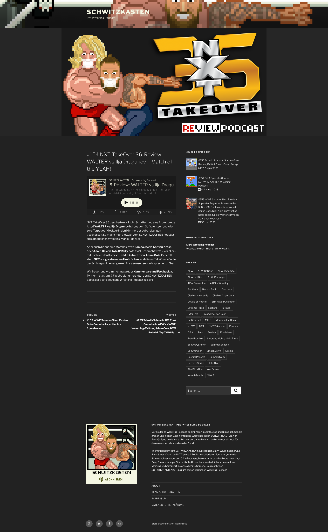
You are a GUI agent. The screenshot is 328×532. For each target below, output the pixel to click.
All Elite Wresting (219, 283)
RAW (200, 332)
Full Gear (226, 307)
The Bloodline (195, 369)
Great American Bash (214, 313)
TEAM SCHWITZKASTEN (166, 492)
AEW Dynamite (226, 270)
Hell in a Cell (194, 320)
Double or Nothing (197, 301)
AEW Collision (205, 270)
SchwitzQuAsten (197, 344)
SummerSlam (217, 356)
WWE (210, 375)
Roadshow (226, 332)
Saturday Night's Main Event (222, 338)
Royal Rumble (195, 338)
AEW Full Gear (195, 277)
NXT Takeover (217, 326)
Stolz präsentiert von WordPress (169, 523)
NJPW (191, 326)
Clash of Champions (223, 295)
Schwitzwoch (195, 350)
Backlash (193, 289)
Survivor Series (196, 363)
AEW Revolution (197, 283)
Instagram (103, 275)
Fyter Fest (193, 313)
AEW (190, 270)
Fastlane (212, 307)
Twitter (91, 275)
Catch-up (227, 289)
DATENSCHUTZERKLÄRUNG (168, 504)
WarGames (213, 369)
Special (229, 350)
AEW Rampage (216, 277)
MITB (208, 320)
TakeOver (214, 363)
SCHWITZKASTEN (118, 12)
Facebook (119, 275)
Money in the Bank (226, 320)
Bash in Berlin (209, 289)
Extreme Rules (196, 307)
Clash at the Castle (198, 295)
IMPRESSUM (159, 498)
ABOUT (156, 485)
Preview (233, 326)
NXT (201, 326)
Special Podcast (196, 356)
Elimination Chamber (223, 301)
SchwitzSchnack (219, 344)
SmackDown (214, 350)
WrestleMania (195, 375)
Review (212, 332)
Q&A (190, 332)
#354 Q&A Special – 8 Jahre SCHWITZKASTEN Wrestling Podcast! (214, 182)
